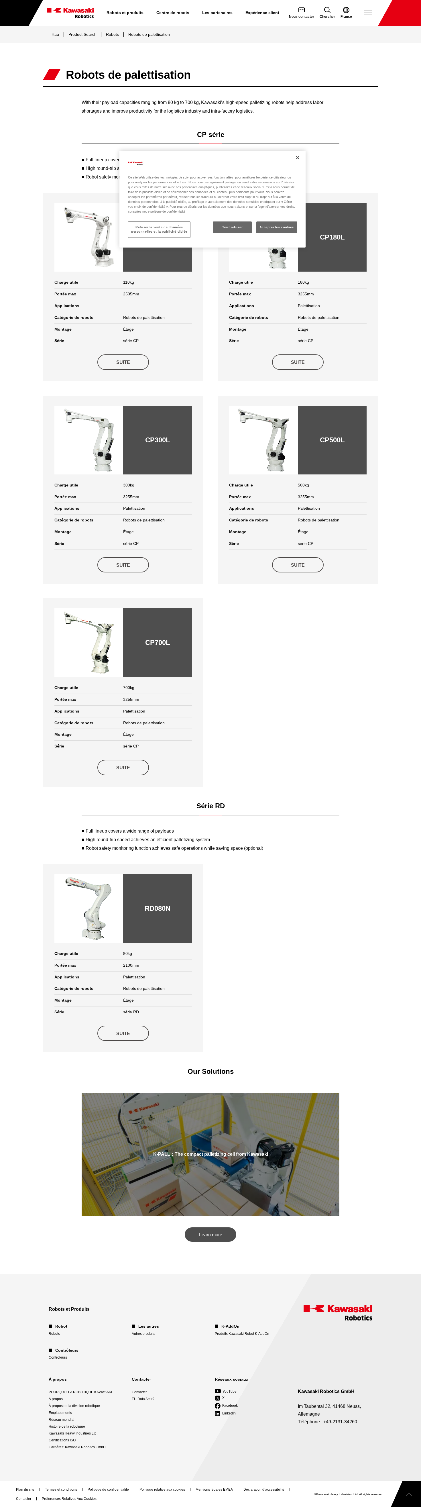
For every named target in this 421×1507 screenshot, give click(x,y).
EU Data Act (141, 1399)
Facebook (226, 1406)
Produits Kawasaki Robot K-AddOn (242, 1334)
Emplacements (60, 1413)
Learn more (210, 1234)
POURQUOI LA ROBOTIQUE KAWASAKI (80, 1392)
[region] (212, 199)
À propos (56, 1399)
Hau (55, 34)
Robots (112, 34)
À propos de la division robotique (74, 1406)
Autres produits (143, 1334)
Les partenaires (217, 12)
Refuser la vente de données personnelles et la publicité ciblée (159, 229)
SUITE (123, 362)
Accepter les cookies (276, 227)
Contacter (139, 1392)
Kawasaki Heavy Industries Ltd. (73, 1433)
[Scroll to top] (406, 1494)
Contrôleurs (58, 1357)
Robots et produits (125, 12)
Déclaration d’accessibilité (263, 1489)
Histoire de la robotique (67, 1426)
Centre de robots (172, 12)
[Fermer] (297, 157)
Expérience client (262, 12)
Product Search (82, 34)
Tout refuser (232, 227)
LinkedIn (225, 1413)
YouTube (226, 1391)
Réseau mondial (61, 1420)
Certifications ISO (62, 1440)
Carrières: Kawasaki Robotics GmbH (77, 1447)
